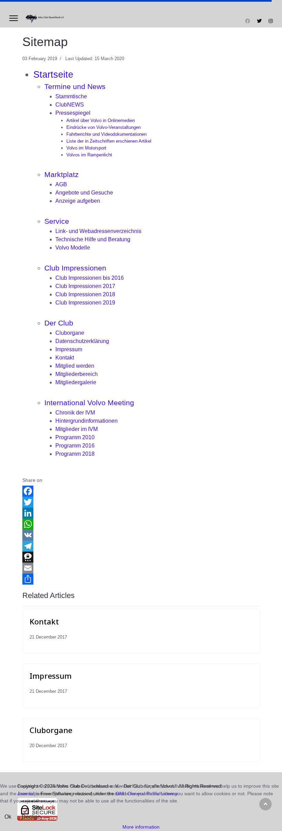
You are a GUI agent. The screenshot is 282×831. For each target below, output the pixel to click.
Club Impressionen (75, 268)
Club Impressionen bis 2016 (89, 278)
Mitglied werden (74, 366)
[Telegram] (141, 546)
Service (56, 221)
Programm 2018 (75, 454)
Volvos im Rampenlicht (89, 154)
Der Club (58, 323)
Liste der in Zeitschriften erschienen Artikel (108, 141)
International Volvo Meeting (89, 403)
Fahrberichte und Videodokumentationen (106, 134)
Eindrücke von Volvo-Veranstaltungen (103, 127)
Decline (31, 817)
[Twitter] (259, 21)
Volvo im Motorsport (86, 148)
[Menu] (13, 18)
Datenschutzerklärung (82, 341)
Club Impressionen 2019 (85, 303)
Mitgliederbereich (76, 374)
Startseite (53, 74)
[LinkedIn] (141, 513)
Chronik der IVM (75, 413)
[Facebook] (247, 21)
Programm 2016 (75, 445)
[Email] (141, 568)
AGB (61, 184)
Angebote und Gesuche (84, 193)
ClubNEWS (69, 105)
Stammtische (71, 96)
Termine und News (75, 86)
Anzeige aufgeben (77, 201)
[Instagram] (271, 21)
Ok (7, 817)
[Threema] (141, 557)
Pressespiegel (72, 113)
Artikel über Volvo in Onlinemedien (100, 120)
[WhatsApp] (141, 524)
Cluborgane (69, 333)
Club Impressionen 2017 (85, 286)
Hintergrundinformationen (86, 421)
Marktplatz (61, 174)
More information (141, 827)
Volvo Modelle (72, 248)
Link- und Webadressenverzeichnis (98, 231)
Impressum (68, 349)
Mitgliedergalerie (75, 382)
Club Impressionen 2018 (85, 294)
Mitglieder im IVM (76, 429)
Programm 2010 (75, 437)
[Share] (141, 579)
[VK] (141, 535)
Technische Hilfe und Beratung (92, 239)
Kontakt (64, 358)
